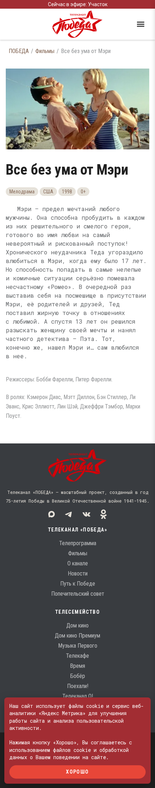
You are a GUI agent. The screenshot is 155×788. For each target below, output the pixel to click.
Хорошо (77, 772)
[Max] (51, 514)
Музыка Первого (77, 645)
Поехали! (77, 686)
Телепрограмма (77, 543)
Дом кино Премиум (77, 635)
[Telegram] (69, 514)
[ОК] (103, 514)
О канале (77, 563)
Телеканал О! (77, 696)
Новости (78, 573)
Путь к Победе (77, 583)
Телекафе (77, 655)
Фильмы (44, 51)
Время (77, 665)
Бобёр (77, 676)
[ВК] (86, 514)
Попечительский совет (77, 593)
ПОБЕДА (19, 51)
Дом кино (77, 625)
